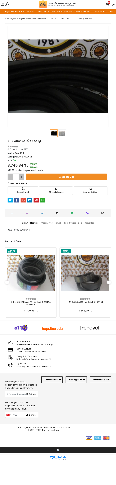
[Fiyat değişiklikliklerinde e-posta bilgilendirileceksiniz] (73, 213)
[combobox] (8, 415)
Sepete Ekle (68, 176)
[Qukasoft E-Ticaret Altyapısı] (58, 458)
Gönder (32, 394)
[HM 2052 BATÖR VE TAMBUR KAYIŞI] (85, 273)
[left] (7, 282)
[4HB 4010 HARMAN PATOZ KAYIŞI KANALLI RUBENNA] (31, 273)
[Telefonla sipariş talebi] (88, 213)
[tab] (30, 223)
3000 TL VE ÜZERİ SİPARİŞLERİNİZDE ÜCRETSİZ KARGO (59, 11)
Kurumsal (52, 379)
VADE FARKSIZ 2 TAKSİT (99, 11)
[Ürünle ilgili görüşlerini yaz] (43, 213)
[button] (15, 76)
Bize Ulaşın (100, 379)
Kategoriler (76, 379)
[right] (109, 282)
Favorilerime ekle (18, 183)
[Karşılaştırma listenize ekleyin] (58, 213)
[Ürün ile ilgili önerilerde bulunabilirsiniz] (103, 213)
